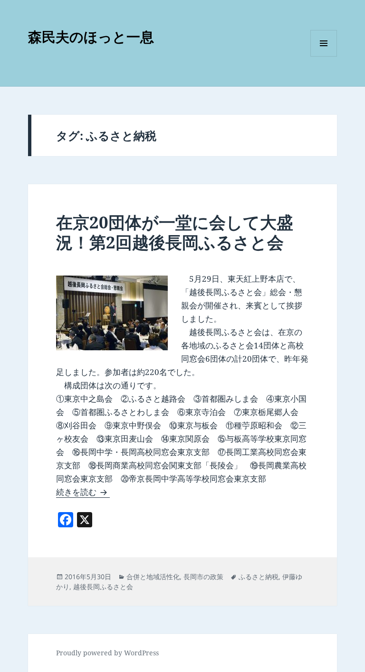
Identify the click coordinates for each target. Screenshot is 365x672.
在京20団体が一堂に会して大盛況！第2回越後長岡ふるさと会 (174, 232)
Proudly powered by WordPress (107, 652)
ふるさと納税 (259, 576)
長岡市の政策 (203, 576)
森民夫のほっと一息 (91, 36)
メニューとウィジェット (324, 56)
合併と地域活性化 (153, 576)
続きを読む (83, 491)
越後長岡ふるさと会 (103, 586)
